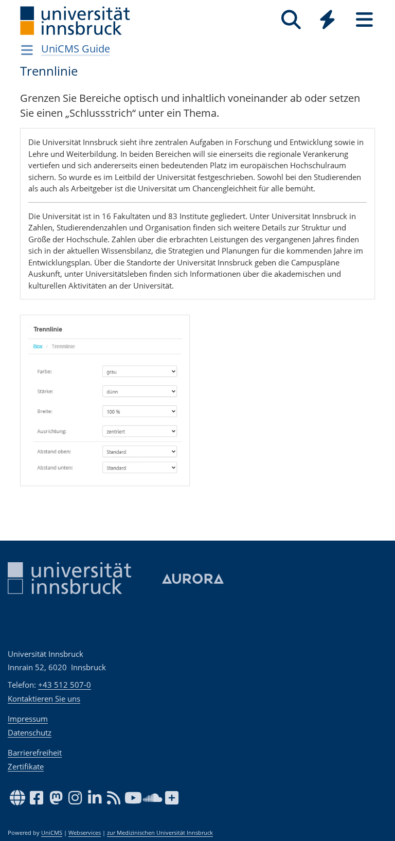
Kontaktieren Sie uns (44, 698)
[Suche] (291, 20)
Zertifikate (26, 766)
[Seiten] (364, 20)
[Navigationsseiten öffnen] (27, 50)
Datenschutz (29, 732)
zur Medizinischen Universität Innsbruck (160, 832)
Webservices (84, 832)
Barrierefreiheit (35, 752)
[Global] (328, 21)
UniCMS (51, 832)
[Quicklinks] (327, 20)
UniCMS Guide (75, 49)
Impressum (28, 718)
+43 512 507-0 (64, 684)
